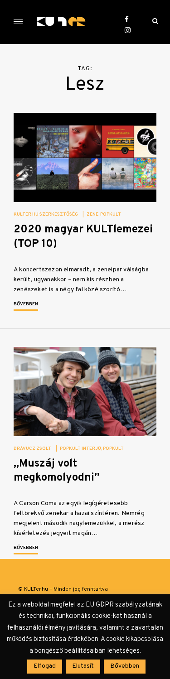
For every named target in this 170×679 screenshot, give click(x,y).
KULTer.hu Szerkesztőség (46, 214)
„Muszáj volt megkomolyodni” (57, 471)
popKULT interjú (80, 449)
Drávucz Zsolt (32, 449)
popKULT (110, 214)
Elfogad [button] (45, 666)
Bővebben (26, 304)
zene (92, 214)
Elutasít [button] (83, 666)
